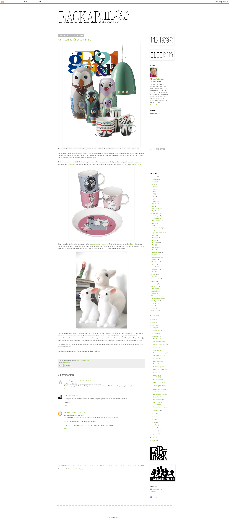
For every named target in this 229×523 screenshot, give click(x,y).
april (155, 425)
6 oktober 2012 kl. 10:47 (75, 395)
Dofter (153, 196)
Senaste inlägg (63, 465)
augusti (156, 413)
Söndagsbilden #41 (158, 379)
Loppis (153, 235)
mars (155, 428)
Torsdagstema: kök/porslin (160, 407)
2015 (153, 319)
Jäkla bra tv (156, 372)
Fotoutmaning (155, 208)
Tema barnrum (157, 350)
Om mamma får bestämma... (74, 39)
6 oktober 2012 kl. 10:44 (84, 381)
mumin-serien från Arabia (99, 244)
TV (152, 305)
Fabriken (153, 204)
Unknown (67, 412)
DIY (152, 191)
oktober (156, 336)
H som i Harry (157, 364)
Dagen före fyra (157, 397)
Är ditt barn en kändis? (159, 355)
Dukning (153, 201)
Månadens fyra (155, 252)
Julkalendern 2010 (156, 228)
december (156, 330)
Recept (153, 274)
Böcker (153, 184)
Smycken (154, 284)
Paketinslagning (155, 257)
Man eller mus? (157, 358)
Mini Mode (154, 242)
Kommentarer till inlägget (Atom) (77, 469)
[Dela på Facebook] (67, 365)
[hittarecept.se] (154, 497)
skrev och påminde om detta (80, 338)
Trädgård (153, 303)
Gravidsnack (155, 213)
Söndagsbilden (155, 291)
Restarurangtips (155, 279)
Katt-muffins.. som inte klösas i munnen (159, 390)
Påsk (152, 272)
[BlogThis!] (62, 365)
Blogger (117, 517)
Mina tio (153, 240)
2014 (153, 322)
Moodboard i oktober (159, 339)
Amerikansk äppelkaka (159, 382)
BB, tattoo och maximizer (160, 394)
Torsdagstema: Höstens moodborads (159, 386)
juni (155, 419)
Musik (153, 250)
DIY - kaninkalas (158, 361)
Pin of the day (155, 262)
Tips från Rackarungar (157, 298)
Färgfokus (154, 211)
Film (152, 206)
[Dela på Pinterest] (69, 365)
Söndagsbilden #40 (158, 400)
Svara (65, 389)
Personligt (154, 259)
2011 (153, 437)
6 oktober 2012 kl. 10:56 (78, 412)
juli (155, 416)
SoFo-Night (154, 286)
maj (155, 422)
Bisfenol (133, 244)
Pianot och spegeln (158, 367)
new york (154, 254)
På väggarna (154, 269)
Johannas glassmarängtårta (160, 344)
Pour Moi (154, 267)
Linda (66, 395)
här (95, 157)
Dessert (153, 189)
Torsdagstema (155, 301)
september (157, 410)
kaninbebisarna (66, 336)
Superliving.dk (136, 164)
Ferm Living (66, 157)
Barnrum (153, 177)
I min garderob (155, 220)
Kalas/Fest (67, 362)
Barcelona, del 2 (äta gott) (160, 353)
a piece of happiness (70, 381)
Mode (153, 245)
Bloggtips (154, 179)
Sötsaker (153, 293)
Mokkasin (70, 164)
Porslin (153, 264)
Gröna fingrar (155, 216)
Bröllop (153, 182)
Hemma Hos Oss (156, 218)
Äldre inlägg (140, 465)
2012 (153, 328)
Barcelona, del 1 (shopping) (157, 376)
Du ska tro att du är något (160, 369)
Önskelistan (154, 310)
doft (152, 194)
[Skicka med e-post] (60, 365)
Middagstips (155, 237)
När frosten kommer (159, 341)
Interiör (153, 223)
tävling (153, 308)
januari (156, 434)
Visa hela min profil (155, 105)
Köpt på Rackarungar (157, 233)
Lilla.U (105, 330)
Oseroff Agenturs (88, 153)
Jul (152, 225)
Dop (152, 199)
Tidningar (154, 296)
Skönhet (153, 281)
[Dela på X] (64, 365)
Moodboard (154, 247)
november (156, 333)
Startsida (101, 465)
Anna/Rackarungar (158, 79)
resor (152, 276)
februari (156, 431)
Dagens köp (154, 186)
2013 (153, 325)
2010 (153, 440)
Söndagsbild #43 (158, 347)
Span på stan (155, 288)
